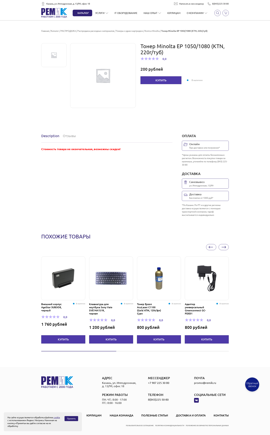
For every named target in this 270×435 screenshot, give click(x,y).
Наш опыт (150, 13)
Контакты (221, 415)
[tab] (51, 136)
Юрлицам (173, 13)
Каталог (83, 13)
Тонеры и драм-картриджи (129, 31)
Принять (71, 418)
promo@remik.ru (205, 382)
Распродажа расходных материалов (96, 31)
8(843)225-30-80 (220, 4)
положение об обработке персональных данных (207, 425)
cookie (56, 417)
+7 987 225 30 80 (158, 382)
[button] (211, 247)
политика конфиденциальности (169, 425)
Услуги (100, 13)
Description (50, 136)
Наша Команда (121, 415)
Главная (45, 31)
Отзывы (69, 136)
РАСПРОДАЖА (68, 31)
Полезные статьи (154, 415)
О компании (195, 13)
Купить (160, 80)
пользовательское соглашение (140, 425)
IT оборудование (126, 13)
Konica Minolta (152, 31)
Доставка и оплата (191, 415)
